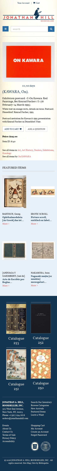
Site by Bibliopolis (40, 463)
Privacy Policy (9, 438)
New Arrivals (37, 408)
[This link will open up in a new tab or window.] (16, 319)
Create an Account (40, 431)
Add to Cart (11, 129)
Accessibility (8, 441)
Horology (6, 153)
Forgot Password (39, 434)
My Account (37, 428)
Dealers (37, 150)
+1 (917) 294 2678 (17, 415)
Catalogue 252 (41, 340)
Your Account (23, 3)
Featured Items (38, 411)
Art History (27, 150)
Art (19, 150)
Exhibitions (48, 150)
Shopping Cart (38, 425)
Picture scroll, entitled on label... (41, 219)
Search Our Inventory (41, 402)
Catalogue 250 (41, 385)
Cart (37, 3)
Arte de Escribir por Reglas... (13, 281)
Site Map (27, 463)
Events (5, 425)
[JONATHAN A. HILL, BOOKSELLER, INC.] (28, 14)
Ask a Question (36, 129)
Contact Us (7, 431)
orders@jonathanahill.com (15, 418)
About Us (6, 428)
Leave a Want (37, 414)
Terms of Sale (9, 434)
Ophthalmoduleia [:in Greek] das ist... (13, 219)
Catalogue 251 (16, 386)
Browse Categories (40, 405)
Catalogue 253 (16, 340)
